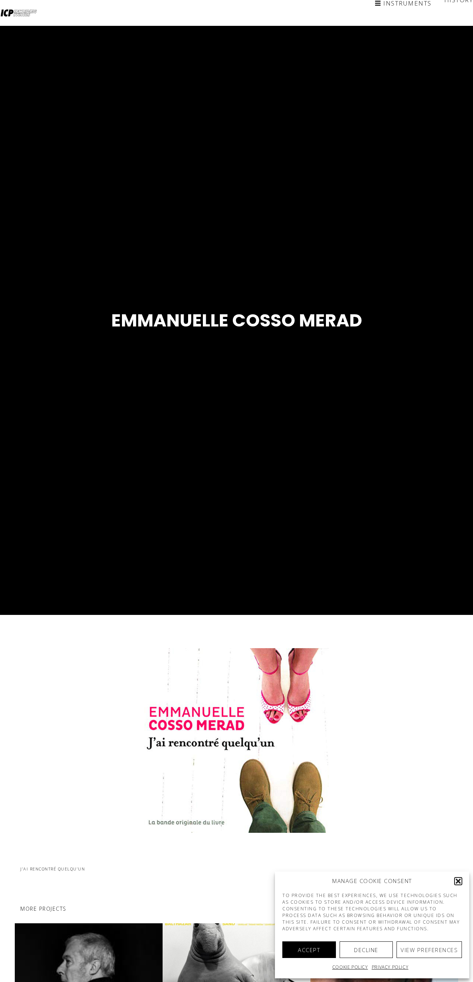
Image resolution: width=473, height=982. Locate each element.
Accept (309, 950)
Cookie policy (350, 967)
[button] (458, 881)
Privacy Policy (390, 967)
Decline (366, 950)
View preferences (429, 950)
